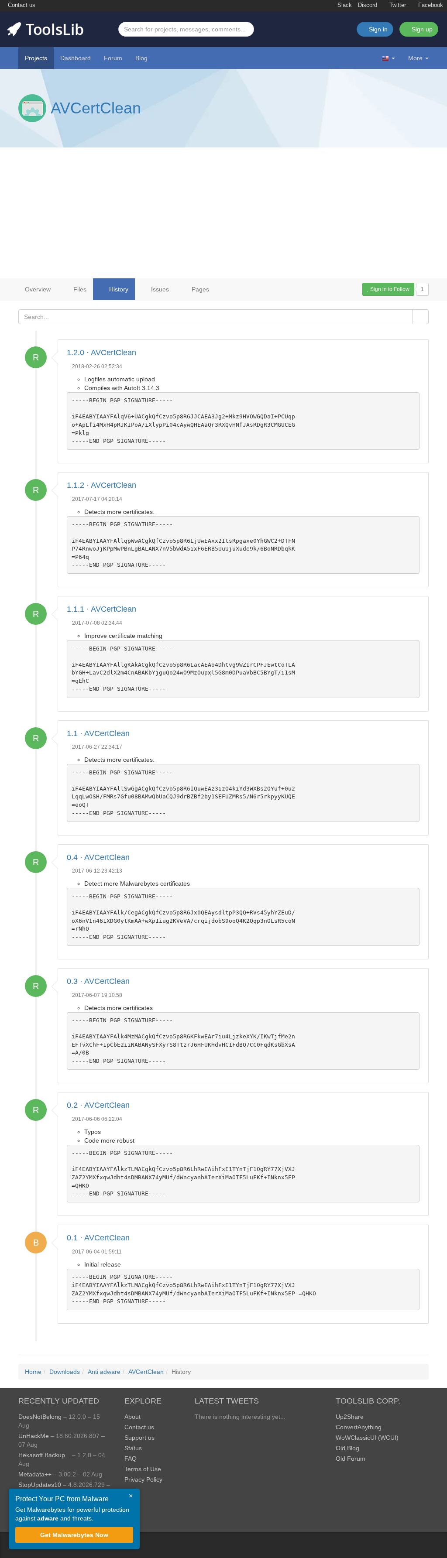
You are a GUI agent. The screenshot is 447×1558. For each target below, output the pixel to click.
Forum (113, 58)
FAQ (130, 1458)
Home (33, 1371)
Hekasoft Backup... (44, 1455)
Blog (141, 58)
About (132, 1416)
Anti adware (104, 1371)
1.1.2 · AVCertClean (101, 485)
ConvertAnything (359, 1427)
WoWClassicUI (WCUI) (367, 1437)
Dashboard (75, 58)
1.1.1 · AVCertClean (101, 609)
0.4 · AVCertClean (98, 857)
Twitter (397, 5)
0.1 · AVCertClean (98, 1237)
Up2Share (350, 1416)
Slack (344, 5)
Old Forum (350, 1458)
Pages (199, 289)
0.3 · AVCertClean (98, 981)
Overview (38, 289)
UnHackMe (33, 1435)
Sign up (421, 29)
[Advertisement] (223, 213)
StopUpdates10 (39, 1484)
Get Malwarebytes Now (74, 1534)
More (415, 58)
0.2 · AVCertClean (98, 1105)
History (117, 289)
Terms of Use (142, 1469)
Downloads (64, 1371)
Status (133, 1448)
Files (79, 289)
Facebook (429, 5)
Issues (159, 289)
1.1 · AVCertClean (98, 733)
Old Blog (347, 1448)
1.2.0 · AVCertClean (101, 352)
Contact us (20, 5)
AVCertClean (96, 108)
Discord (367, 5)
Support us (139, 1437)
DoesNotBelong (40, 1416)
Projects (36, 58)
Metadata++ (35, 1474)
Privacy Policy (143, 1479)
